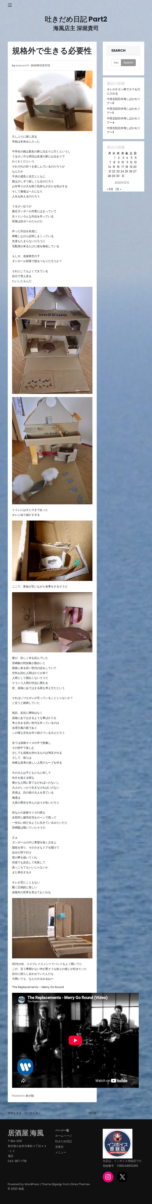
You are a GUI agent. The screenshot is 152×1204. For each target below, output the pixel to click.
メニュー (60, 1152)
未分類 (30, 1096)
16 (118, 167)
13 (135, 162)
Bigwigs (57, 1184)
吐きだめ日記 (63, 1141)
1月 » (118, 189)
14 (109, 167)
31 (123, 176)
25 (126, 171)
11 (127, 162)
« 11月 (110, 189)
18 (126, 167)
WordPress (32, 1184)
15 (114, 167)
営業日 (59, 1147)
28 (109, 176)
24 (122, 171)
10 (123, 162)
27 (135, 171)
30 (118, 176)
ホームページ (63, 1136)
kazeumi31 (22, 65)
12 (131, 162)
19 (131, 167)
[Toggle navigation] (10, 5)
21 (110, 171)
